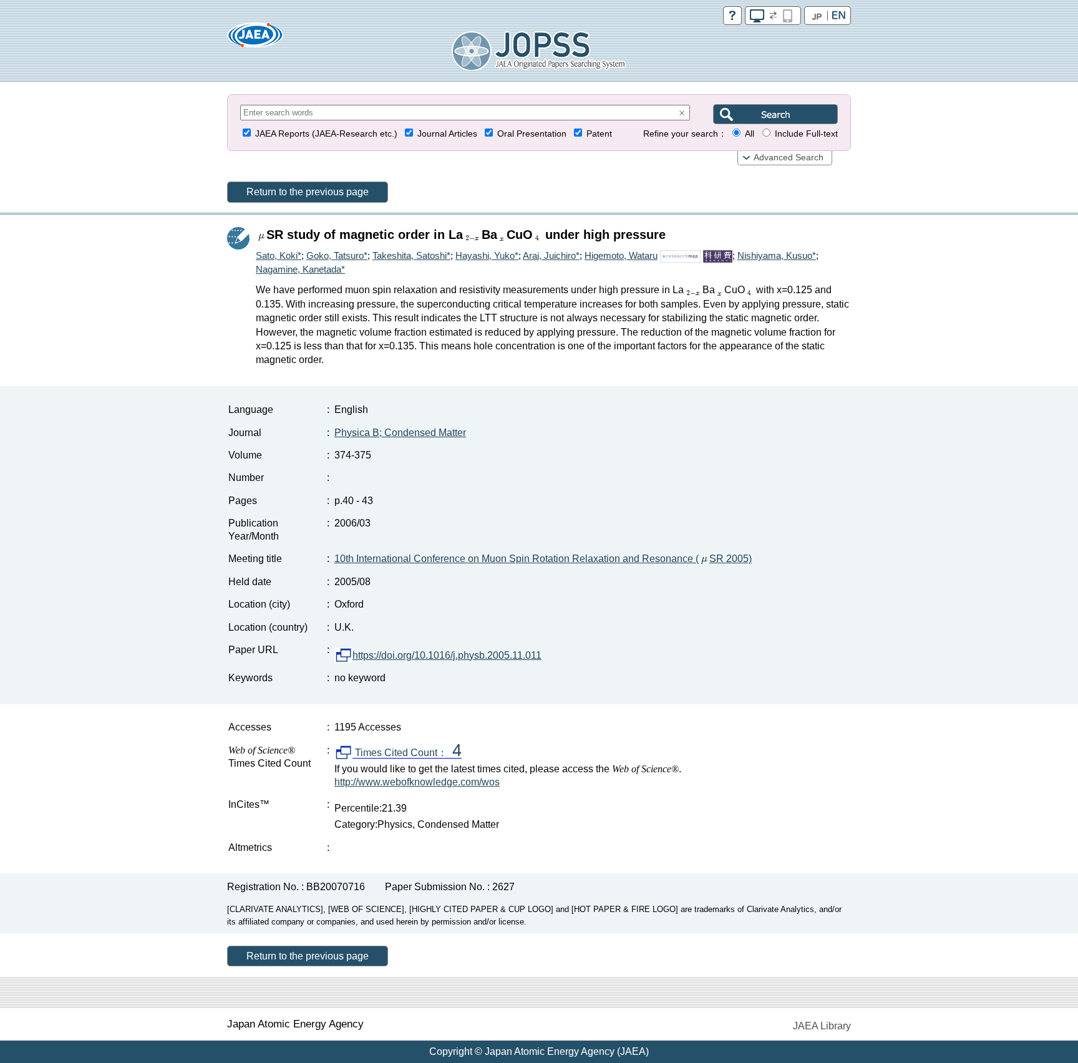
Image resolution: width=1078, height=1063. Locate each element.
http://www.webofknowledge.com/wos (417, 782)
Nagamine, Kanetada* (300, 269)
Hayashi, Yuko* (486, 255)
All (749, 133)
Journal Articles (447, 133)
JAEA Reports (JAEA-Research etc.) (326, 133)
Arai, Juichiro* (551, 255)
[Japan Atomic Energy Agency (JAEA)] (255, 39)
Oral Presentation (531, 133)
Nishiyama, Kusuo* (776, 255)
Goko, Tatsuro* (336, 255)
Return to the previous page (307, 192)
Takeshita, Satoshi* (411, 255)
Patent (599, 133)
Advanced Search (788, 157)
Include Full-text (806, 133)
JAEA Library (822, 1026)
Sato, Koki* (278, 255)
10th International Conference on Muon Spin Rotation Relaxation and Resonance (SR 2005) (543, 558)
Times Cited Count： (407, 753)
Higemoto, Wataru (621, 255)
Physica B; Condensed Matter (400, 432)
